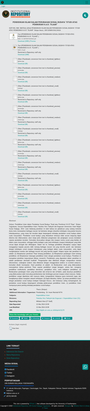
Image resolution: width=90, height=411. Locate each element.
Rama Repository (13, 355)
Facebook (14, 318)
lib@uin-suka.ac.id (12, 393)
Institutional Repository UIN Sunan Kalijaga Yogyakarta (32, 406)
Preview (33, 41)
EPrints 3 (33, 404)
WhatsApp (36, 318)
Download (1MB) (23, 54)
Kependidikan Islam (43, 295)
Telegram (47, 318)
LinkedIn (57, 318)
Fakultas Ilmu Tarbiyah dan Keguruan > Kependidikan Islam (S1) (58, 298)
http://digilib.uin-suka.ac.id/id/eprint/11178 (50, 310)
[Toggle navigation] (86, 2)
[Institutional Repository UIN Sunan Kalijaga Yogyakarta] (16, 14)
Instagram (10, 376)
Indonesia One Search (14, 352)
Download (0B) (23, 64)
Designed (68, 406)
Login (3, 6)
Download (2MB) (23, 41)
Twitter (25, 318)
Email (68, 318)
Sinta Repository (12, 358)
